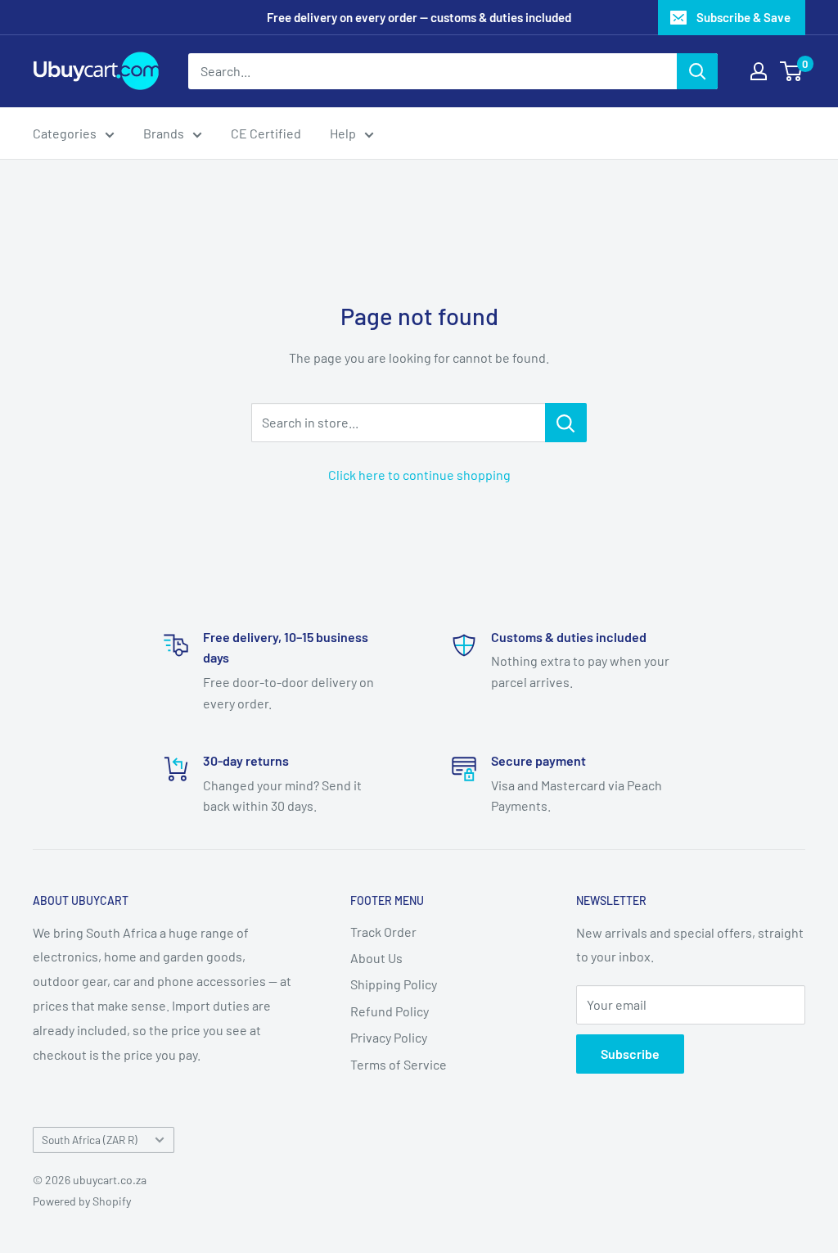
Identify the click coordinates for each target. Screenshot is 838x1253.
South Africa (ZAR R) (89, 1140)
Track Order (383, 931)
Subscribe (630, 1053)
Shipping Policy (393, 984)
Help (343, 133)
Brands (163, 133)
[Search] (697, 71)
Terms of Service (398, 1064)
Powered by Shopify (82, 1201)
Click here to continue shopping (419, 474)
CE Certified (266, 133)
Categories (65, 133)
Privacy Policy (388, 1037)
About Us (376, 958)
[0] (792, 71)
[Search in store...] (566, 422)
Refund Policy (389, 1011)
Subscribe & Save (743, 17)
